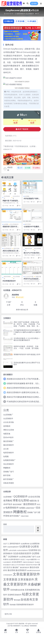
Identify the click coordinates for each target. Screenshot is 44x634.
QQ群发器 (24, 546)
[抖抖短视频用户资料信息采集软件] (33, 187)
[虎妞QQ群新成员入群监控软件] (11, 239)
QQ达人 (23, 559)
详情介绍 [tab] (9, 21)
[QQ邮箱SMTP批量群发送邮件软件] (33, 215)
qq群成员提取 (12, 550)
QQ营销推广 (8, 414)
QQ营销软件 (7, 197)
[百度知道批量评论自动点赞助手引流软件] (8, 365)
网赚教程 (6, 468)
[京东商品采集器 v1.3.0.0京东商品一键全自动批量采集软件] (8, 340)
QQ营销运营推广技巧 (27, 556)
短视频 (27, 196)
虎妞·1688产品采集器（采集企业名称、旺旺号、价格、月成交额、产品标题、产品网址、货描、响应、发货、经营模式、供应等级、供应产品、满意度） (27, 326)
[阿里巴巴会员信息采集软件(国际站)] (33, 267)
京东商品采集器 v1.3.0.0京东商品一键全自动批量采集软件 (27, 339)
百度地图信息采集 (17, 590)
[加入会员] (22, 28)
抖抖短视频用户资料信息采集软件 (32, 199)
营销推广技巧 (8, 471)
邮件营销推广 (8, 479)
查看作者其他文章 (22, 310)
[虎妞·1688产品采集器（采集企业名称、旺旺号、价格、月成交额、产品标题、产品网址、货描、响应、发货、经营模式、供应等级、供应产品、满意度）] (8, 324)
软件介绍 (8, 614)
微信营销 (11, 570)
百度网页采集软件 (15, 594)
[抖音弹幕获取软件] (11, 267)
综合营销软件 (29, 14)
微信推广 (16, 567)
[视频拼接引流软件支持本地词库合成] (11, 215)
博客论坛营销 (28, 249)
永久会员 (33, 120)
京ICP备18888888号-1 (15, 626)
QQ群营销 (32, 550)
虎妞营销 (10, 168)
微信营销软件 (8, 445)
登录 (35, 3)
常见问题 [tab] (21, 21)
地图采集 (38, 276)
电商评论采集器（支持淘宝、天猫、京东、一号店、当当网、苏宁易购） (27, 347)
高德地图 (13, 605)
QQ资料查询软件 (14, 559)
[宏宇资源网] (22, 35)
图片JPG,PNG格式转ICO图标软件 (32, 254)
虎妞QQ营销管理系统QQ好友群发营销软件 (25, 388)
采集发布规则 (8, 483)
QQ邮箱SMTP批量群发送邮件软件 (32, 227)
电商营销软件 (21, 14)
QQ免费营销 (25, 544)
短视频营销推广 (9, 460)
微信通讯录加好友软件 (33, 570)
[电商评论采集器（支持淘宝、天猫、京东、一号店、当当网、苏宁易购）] (8, 348)
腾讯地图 (17, 600)
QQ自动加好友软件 (22, 553)
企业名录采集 (16, 197)
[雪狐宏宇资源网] (22, 159)
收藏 (28, 168)
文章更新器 (10, 579)
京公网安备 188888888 (29, 626)
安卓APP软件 (8, 437)
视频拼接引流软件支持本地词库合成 (11, 227)
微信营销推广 (8, 441)
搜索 (5, 524)
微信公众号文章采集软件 (18, 565)
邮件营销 (28, 224)
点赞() (37, 168)
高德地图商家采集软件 (25, 604)
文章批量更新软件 (26, 574)
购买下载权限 (23, 129)
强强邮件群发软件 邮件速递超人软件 (27, 354)
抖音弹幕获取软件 (9, 281)
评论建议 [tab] (33, 21)
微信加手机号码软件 (32, 565)
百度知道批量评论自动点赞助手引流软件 (27, 363)
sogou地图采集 (31, 559)
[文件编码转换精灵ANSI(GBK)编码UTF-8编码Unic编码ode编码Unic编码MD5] (8, 332)
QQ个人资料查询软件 (11, 543)
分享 (20, 168)
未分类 (6, 449)
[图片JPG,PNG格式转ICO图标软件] (33, 239)
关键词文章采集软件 (28, 562)
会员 (16, 120)
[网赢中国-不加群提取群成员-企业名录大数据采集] (11, 187)
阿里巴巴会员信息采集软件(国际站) (32, 280)
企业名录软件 (16, 562)
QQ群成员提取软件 (22, 550)
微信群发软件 (24, 567)
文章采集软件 (26, 579)
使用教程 (6, 426)
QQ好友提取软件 (13, 547)
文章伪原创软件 (7, 575)
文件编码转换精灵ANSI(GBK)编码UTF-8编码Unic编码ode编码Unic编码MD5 (27, 332)
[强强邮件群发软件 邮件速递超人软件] (8, 356)
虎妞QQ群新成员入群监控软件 (11, 252)
